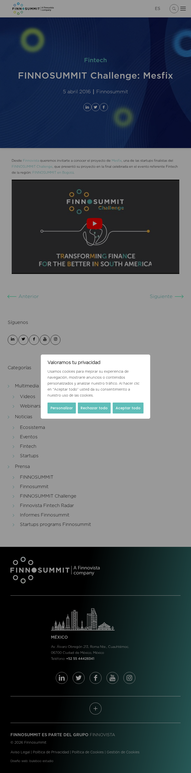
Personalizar (61, 408)
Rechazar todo (94, 408)
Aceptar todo (128, 408)
